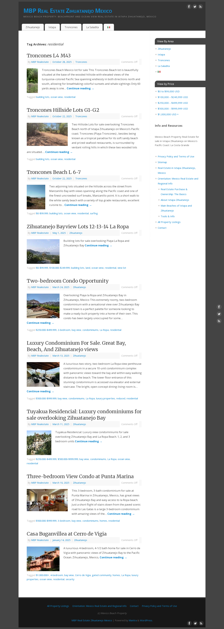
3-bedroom (64, 520)
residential (69, 97)
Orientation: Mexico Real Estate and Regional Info (99, 606)
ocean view (57, 97)
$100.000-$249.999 (59, 267)
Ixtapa (52, 27)
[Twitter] (194, 7)
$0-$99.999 (42, 213)
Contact (162, 227)
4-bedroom (56, 575)
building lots (42, 97)
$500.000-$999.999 (46, 398)
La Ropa (104, 329)
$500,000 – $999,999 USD (173, 108)
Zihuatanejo (33, 27)
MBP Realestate (40, 61)
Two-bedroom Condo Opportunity (68, 281)
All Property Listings (169, 222)
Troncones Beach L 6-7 (54, 172)
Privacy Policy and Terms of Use (176, 156)
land (88, 267)
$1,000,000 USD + (168, 114)
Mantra (133, 620)
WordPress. (146, 620)
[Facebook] (189, 7)
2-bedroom (64, 329)
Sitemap (162, 162)
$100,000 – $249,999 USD (173, 97)
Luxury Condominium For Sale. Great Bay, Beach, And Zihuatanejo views (76, 346)
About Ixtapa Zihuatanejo (175, 199)
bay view (76, 329)
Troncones (71, 27)
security (70, 579)
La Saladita (92, 27)
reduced (120, 398)
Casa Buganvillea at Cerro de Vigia (67, 534)
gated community (101, 575)
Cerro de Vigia (83, 575)
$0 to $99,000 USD (169, 91)
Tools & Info (168, 216)
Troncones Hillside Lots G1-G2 (63, 110)
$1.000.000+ (42, 575)
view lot (122, 267)
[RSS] (200, 7)
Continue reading (80, 88)
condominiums (90, 329)
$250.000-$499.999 (46, 329)
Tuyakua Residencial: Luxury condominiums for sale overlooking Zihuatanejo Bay (84, 414)
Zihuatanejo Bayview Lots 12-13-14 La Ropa (78, 226)
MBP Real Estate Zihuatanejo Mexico (67, 11)
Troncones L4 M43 (49, 55)
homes (103, 520)
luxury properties (105, 398)
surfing (94, 213)
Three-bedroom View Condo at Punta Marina (80, 476)
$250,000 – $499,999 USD (173, 102)
